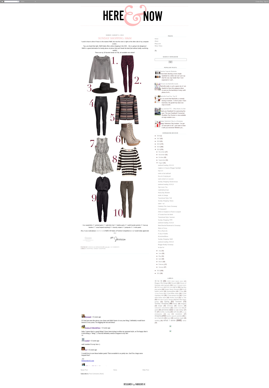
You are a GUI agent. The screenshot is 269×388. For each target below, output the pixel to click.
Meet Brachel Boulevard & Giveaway (169, 225)
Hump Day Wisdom (164, 192)
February (161, 264)
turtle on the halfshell (164, 173)
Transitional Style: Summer (166, 217)
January (161, 267)
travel (168, 318)
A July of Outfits (163, 233)
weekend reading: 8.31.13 (166, 165)
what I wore (169, 320)
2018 (158, 136)
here (132, 231)
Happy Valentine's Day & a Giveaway (171, 121)
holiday (181, 310)
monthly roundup (165, 312)
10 (133, 227)
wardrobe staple (178, 318)
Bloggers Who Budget (161, 283)
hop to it (160, 171)
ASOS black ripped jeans (175, 281)
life (155, 312)
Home (115, 370)
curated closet (177, 307)
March (161, 261)
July (160, 251)
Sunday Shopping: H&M (165, 239)
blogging (183, 303)
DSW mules (160, 287)
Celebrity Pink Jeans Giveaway (167, 206)
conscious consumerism (162, 308)
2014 (158, 147)
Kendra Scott (174, 297)
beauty (175, 303)
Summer (178, 301)
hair (174, 310)
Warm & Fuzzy (162, 228)
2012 (158, 270)
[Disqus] (115, 284)
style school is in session (165, 179)
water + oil (161, 203)
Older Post (145, 370)
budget (160, 306)
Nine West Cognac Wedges (165, 299)
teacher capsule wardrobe (174, 316)
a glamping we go (163, 190)
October (161, 157)
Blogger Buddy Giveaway (165, 244)
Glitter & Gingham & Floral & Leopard (169, 212)
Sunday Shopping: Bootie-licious (168, 181)
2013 (158, 149)
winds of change (163, 195)
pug (169, 314)
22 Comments (115, 247)
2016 (158, 141)
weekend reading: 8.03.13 (166, 242)
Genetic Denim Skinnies (171, 289)
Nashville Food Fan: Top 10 (168, 96)
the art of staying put (164, 176)
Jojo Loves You (162, 187)
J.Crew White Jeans (172, 293)
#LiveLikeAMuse (163, 236)
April (160, 259)
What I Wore (158, 46)
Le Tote (183, 297)
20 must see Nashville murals (169, 84)
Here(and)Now (171, 291)
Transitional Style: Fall (165, 198)
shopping (89, 248)
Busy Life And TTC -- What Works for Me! (173, 109)
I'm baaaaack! (162, 209)
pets (184, 312)
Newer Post (84, 370)
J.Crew (181, 291)
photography (158, 314)
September (162, 160)
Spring (166, 301)
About (156, 41)
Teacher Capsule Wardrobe (168, 71)
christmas (170, 306)
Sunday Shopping (100, 248)
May (160, 256)
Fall (176, 287)
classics (180, 306)
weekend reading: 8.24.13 (166, 184)
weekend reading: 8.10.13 (166, 223)
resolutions (178, 314)
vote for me (99, 231)
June (160, 253)
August (161, 163)
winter (184, 320)
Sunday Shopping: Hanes (165, 201)
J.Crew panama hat (173, 295)
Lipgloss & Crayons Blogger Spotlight (169, 168)
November (162, 154)
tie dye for (161, 247)
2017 (158, 138)
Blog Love (158, 43)
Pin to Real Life (162, 231)
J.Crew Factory (159, 293)
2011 (158, 273)
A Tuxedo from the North (165, 214)
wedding (157, 320)
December (162, 152)
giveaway (165, 310)
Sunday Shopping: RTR (165, 220)
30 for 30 (158, 281)
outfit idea (176, 312)
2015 (158, 144)
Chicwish (174, 283)
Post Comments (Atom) (96, 374)
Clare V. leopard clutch (179, 285)
